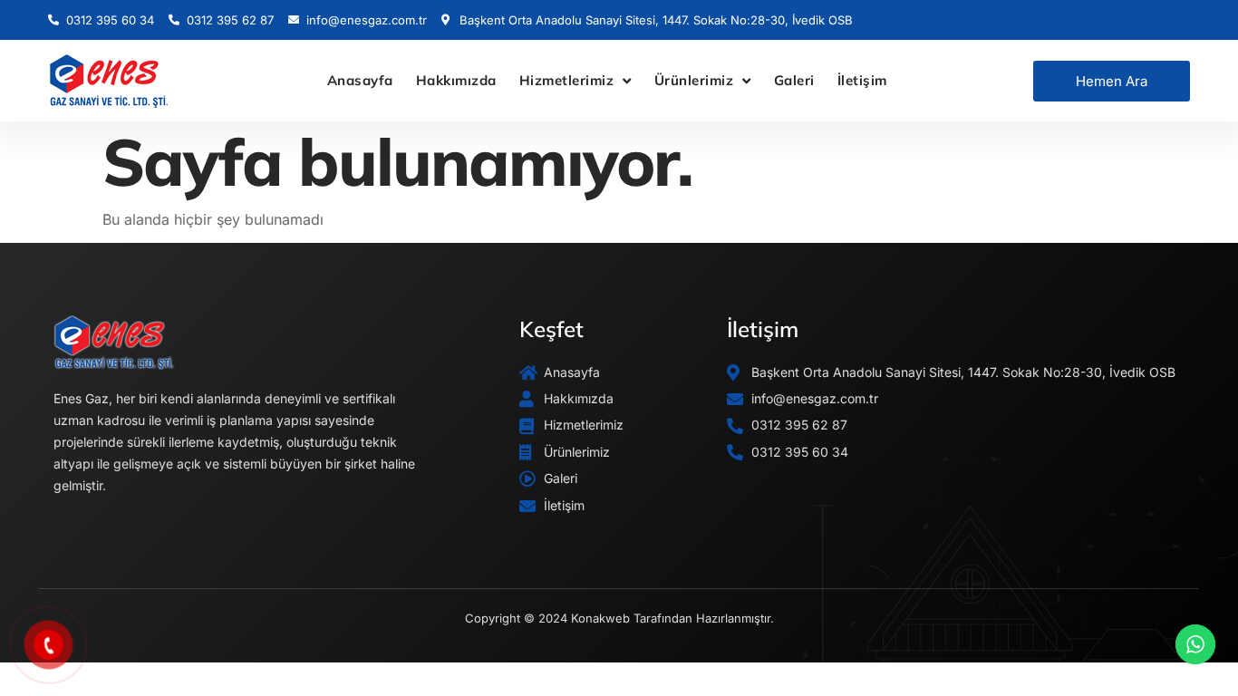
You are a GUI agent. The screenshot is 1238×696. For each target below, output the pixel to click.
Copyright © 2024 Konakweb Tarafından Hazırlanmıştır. (619, 618)
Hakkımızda (456, 80)
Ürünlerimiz (694, 80)
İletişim (862, 80)
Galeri (794, 80)
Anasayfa (360, 80)
